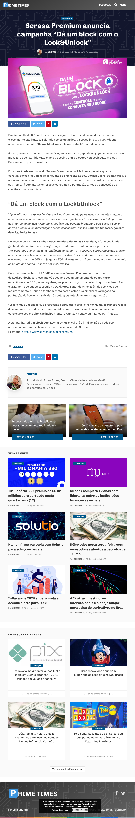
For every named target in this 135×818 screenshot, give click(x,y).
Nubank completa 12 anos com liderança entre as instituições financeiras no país (94, 495)
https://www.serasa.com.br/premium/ (48, 331)
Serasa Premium (119, 346)
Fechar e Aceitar (80, 809)
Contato (120, 809)
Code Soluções (21, 809)
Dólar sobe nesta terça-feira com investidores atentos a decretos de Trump (98, 549)
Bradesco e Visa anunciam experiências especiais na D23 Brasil (98, 672)
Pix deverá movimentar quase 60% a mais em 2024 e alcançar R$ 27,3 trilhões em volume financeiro (37, 674)
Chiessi (52, 52)
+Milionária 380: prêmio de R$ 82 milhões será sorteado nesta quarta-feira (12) (34, 495)
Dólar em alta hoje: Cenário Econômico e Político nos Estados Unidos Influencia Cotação (37, 737)
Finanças (67, 18)
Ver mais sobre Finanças (65, 769)
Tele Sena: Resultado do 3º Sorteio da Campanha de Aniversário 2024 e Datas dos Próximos (98, 737)
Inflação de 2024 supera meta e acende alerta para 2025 (33, 600)
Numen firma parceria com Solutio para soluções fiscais (35, 547)
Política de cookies (60, 810)
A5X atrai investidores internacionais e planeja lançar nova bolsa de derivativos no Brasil (97, 602)
